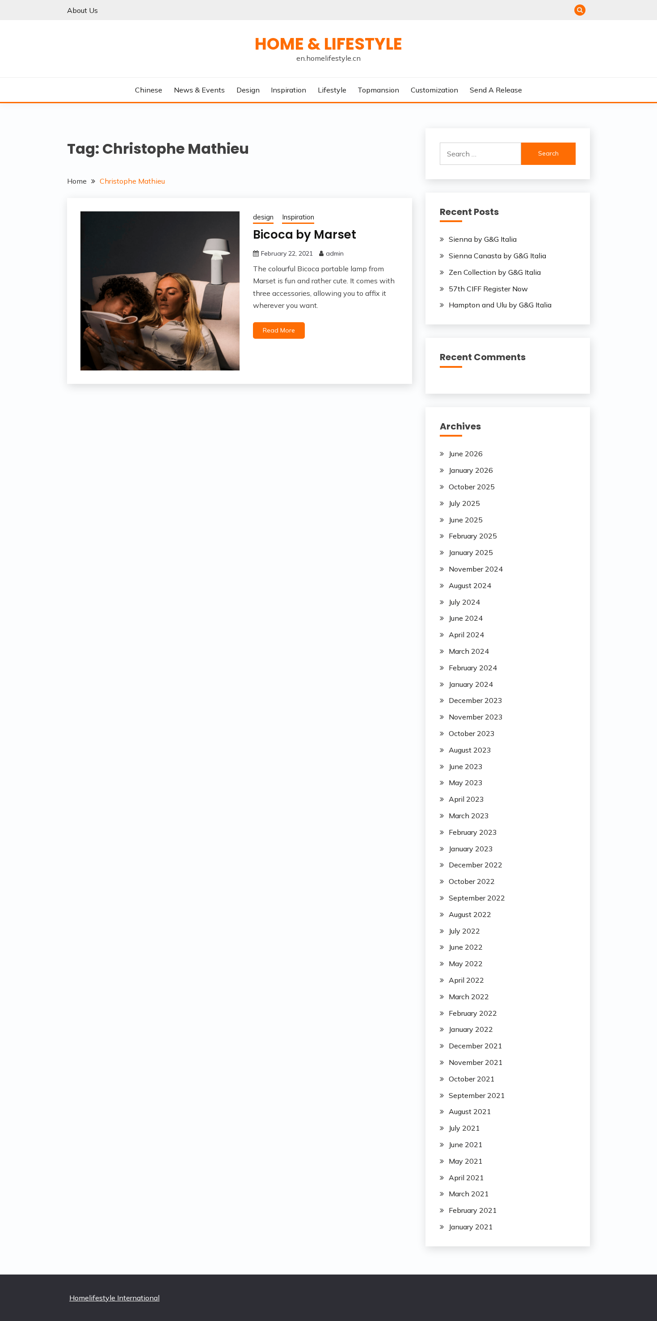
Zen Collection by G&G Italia (495, 272)
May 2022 (466, 963)
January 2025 (471, 552)
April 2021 (466, 1177)
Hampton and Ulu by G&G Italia (500, 304)
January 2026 (471, 470)
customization (434, 89)
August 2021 (470, 1111)
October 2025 (472, 486)
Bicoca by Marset (304, 235)
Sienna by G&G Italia (483, 239)
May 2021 (466, 1161)
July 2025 (464, 503)
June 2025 (466, 519)
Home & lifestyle (328, 43)
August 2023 (470, 749)
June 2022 (466, 946)
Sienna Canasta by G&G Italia (497, 255)
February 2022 (473, 1013)
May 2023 (466, 782)
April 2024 (466, 634)
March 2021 (469, 1193)
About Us (82, 10)
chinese (148, 89)
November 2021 (476, 1062)
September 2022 (477, 897)
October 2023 (472, 733)
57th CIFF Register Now (488, 288)
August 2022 (470, 914)
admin (335, 253)
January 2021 (471, 1226)
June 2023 (466, 766)
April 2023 (466, 799)
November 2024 (476, 568)
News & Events (199, 89)
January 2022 (471, 1029)
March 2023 (469, 815)
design (248, 89)
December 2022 (475, 864)
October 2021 (472, 1078)
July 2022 (464, 930)
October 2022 (472, 881)
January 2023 (471, 848)
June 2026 (466, 453)
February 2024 (473, 667)
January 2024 (471, 684)
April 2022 (466, 980)
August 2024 (470, 585)
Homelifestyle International (114, 1297)
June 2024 (466, 618)
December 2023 (475, 700)
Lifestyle (332, 89)
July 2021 (464, 1127)
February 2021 (473, 1210)
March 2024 (469, 651)
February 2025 (473, 535)
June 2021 (466, 1144)
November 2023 (476, 716)
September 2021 (477, 1095)
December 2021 (475, 1045)
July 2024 (464, 601)
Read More (279, 330)
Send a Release (496, 89)
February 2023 (473, 832)
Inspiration (288, 89)
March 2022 (469, 996)
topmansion (378, 89)
